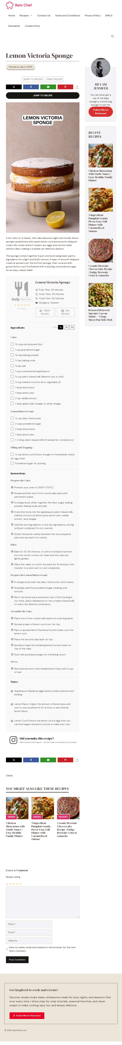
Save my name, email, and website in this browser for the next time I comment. (42, 949)
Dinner (11, 817)
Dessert (63, 817)
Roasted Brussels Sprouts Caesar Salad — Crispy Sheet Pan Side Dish (100, 315)
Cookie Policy (32, 25)
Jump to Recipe (33, 79)
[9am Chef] (9, 5)
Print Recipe (54, 79)
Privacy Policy (93, 15)
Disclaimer (14, 25)
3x (72, 327)
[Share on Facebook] (31, 87)
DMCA (108, 15)
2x (66, 327)
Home (11, 15)
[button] (112, 36)
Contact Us (43, 15)
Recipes (24, 15)
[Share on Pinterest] (65, 87)
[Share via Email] (48, 87)
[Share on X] (14, 87)
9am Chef (23, 5)
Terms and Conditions (67, 15)
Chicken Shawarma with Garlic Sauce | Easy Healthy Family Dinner (15, 829)
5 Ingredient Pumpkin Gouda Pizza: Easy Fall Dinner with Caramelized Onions (40, 831)
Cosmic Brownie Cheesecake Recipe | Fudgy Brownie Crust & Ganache (67, 829)
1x (61, 327)
